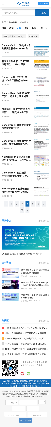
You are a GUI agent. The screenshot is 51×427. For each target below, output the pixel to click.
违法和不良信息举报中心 (18, 408)
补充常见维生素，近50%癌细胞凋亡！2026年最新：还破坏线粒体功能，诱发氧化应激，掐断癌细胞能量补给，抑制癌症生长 (16, 63)
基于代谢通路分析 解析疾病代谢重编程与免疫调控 (35, 271)
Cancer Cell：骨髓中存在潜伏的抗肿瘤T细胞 (16, 126)
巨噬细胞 (33, 36)
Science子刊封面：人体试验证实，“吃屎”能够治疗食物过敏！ (27, 338)
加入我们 (43, 380)
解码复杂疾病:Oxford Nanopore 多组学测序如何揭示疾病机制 (35, 284)
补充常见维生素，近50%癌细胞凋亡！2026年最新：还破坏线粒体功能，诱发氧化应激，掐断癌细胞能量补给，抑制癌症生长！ (27, 354)
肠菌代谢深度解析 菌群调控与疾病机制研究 (35, 296)
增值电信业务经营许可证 (32, 386)
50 (22, 210)
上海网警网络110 (28, 402)
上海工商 (14, 403)
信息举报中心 (32, 408)
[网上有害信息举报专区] (25, 420)
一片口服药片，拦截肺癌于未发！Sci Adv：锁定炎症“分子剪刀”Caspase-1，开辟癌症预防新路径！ (27, 343)
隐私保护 (27, 383)
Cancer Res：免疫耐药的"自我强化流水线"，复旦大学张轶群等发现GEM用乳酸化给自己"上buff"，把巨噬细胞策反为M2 (16, 174)
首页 (4, 22)
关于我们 (6, 380)
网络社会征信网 (44, 402)
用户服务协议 (16, 383)
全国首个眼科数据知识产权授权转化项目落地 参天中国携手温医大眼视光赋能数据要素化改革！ (27, 333)
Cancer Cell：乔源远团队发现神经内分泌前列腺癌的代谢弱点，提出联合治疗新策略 (16, 142)
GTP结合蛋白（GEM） (14, 36)
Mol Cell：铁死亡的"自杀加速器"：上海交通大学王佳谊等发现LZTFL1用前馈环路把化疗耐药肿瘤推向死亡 (16, 110)
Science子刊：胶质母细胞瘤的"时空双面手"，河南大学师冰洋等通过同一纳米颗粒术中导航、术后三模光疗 (15, 190)
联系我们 (34, 380)
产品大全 (16, 380)
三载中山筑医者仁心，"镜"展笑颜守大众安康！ (27, 327)
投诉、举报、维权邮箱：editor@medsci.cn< (29, 396)
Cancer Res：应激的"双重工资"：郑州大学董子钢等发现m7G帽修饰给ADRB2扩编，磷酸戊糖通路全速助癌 (16, 94)
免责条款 (37, 383)
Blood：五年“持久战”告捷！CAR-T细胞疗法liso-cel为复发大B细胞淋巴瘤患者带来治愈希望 (16, 78)
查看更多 (43, 220)
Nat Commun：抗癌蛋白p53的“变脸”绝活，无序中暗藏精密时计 (16, 158)
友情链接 (5, 383)
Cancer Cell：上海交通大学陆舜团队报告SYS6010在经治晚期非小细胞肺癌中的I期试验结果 (16, 47)
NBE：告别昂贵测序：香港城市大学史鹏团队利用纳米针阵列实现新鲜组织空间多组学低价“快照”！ (27, 348)
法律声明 (8, 394)
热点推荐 (13, 22)
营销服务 (25, 380)
